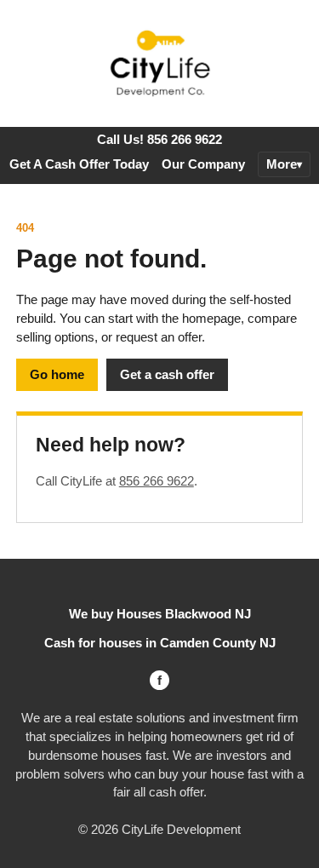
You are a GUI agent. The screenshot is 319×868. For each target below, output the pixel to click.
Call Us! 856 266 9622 (159, 140)
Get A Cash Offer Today (79, 164)
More (281, 164)
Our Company (203, 164)
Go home (57, 374)
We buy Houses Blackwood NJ (160, 613)
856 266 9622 (156, 481)
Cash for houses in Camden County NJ (160, 642)
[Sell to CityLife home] (160, 64)
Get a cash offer (167, 374)
